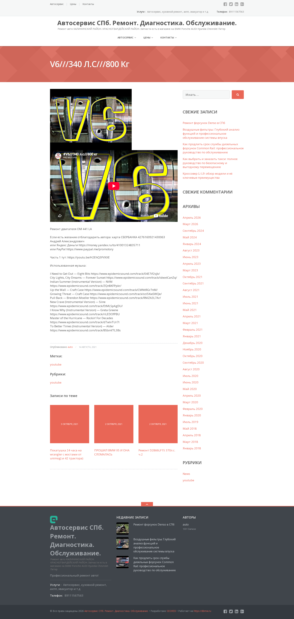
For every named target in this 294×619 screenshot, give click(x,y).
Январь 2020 (192, 415)
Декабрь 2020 (192, 343)
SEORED (171, 611)
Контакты (88, 4)
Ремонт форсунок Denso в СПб (204, 123)
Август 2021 (191, 290)
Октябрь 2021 (192, 277)
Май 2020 (190, 389)
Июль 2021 (190, 297)
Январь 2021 (192, 336)
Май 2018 (190, 428)
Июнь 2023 (190, 257)
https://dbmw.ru (202, 611)
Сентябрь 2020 (193, 362)
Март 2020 (190, 402)
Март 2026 (190, 224)
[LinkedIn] (236, 4)
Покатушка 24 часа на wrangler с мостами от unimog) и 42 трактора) (66, 454)
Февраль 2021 (193, 330)
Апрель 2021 (192, 316)
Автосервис (57, 4)
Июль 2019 (190, 422)
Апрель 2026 (192, 217)
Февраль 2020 (193, 409)
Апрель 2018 (192, 435)
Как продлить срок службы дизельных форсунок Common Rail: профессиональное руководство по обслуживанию (213, 148)
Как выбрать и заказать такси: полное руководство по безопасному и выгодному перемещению (210, 163)
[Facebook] (225, 4)
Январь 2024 (192, 244)
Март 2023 (190, 270)
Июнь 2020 (190, 382)
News (186, 474)
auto (70, 347)
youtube (55, 364)
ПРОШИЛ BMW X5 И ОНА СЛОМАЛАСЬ (111, 452)
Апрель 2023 (192, 264)
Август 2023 (191, 250)
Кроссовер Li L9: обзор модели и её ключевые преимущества (207, 176)
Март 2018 (190, 442)
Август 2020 (191, 369)
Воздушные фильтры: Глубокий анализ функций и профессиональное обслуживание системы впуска (211, 134)
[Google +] (242, 4)
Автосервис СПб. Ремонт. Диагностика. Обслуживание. (116, 611)
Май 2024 (190, 237)
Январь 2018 (192, 448)
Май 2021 (190, 310)
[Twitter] (231, 4)
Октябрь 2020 (192, 356)
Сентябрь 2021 (193, 283)
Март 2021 (190, 323)
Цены (73, 4)
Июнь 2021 (190, 303)
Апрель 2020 (192, 395)
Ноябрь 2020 (192, 349)
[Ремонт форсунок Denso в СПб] (122, 528)
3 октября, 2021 (69, 424)
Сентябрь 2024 (193, 231)
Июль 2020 (190, 376)
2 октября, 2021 (113, 424)
